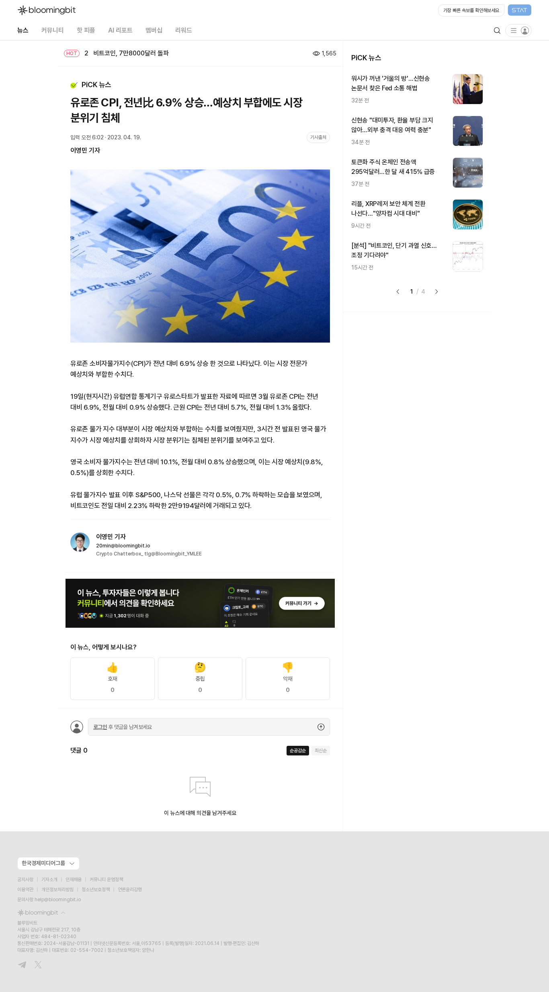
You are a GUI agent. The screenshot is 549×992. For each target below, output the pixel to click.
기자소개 (49, 879)
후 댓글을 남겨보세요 (122, 727)
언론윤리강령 (130, 889)
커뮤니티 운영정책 (106, 879)
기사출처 (318, 137)
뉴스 (23, 30)
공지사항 (25, 879)
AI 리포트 (120, 30)
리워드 (183, 30)
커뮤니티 (52, 30)
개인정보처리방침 (57, 889)
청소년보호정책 (96, 889)
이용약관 (25, 889)
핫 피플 (86, 30)
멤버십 (153, 30)
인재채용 (74, 879)
